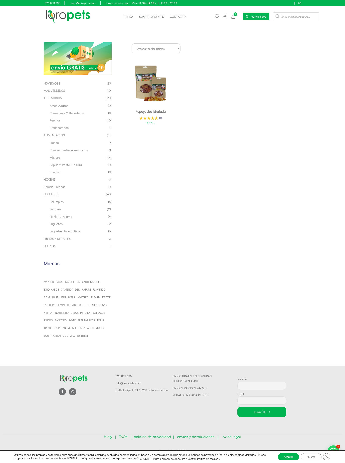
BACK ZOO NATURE (88, 282)
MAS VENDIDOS (54, 90)
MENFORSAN (99, 305)
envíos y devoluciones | (197, 437)
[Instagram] (299, 3)
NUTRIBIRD (62, 313)
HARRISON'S (67, 297)
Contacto (178, 16)
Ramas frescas (54, 187)
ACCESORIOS (53, 98)
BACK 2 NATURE (65, 282)
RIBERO (48, 320)
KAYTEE (106, 297)
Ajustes (311, 457)
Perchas (55, 120)
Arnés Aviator (59, 106)
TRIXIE (48, 328)
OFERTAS (50, 246)
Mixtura (55, 157)
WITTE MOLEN (95, 328)
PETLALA (85, 313)
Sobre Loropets (151, 16)
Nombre (242, 379)
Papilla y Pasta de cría (66, 165)
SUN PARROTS (86, 320)
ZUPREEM (82, 336)
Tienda (128, 16)
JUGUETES (51, 194)
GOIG (47, 297)
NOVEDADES (52, 83)
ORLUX (74, 313)
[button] (234, 16)
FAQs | (125, 437)
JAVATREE (82, 297)
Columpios (57, 202)
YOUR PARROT (52, 336)
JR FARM (95, 297)
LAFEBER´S (50, 305)
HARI (55, 297)
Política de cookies (207, 459)
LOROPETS (84, 305)
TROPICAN (59, 328)
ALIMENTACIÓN (54, 135)
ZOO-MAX (69, 336)
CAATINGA (67, 289)
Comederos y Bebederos (67, 113)
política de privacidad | (153, 437)
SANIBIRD (61, 320)
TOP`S (100, 320)
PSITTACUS (98, 313)
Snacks (54, 172)
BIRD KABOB (51, 289)
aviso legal (230, 437)
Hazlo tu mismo (61, 216)
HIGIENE (49, 179)
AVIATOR (49, 282)
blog (109, 437)
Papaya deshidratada (151, 111)
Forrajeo (55, 209)
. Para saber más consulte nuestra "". (186, 459)
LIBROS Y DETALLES (57, 238)
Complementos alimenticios (69, 150)
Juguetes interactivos (65, 231)
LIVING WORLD (67, 305)
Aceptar (288, 457)
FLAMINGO (99, 289)
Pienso (54, 142)
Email (240, 394)
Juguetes (56, 224)
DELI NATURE (83, 289)
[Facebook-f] (294, 3)
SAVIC (72, 320)
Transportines (59, 127)
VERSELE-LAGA (76, 328)
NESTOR (48, 313)
